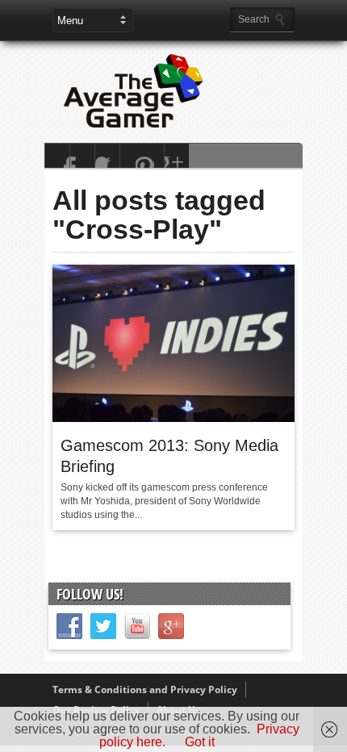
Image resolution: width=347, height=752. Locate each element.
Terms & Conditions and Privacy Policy (144, 689)
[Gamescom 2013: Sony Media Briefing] (173, 418)
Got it (200, 742)
